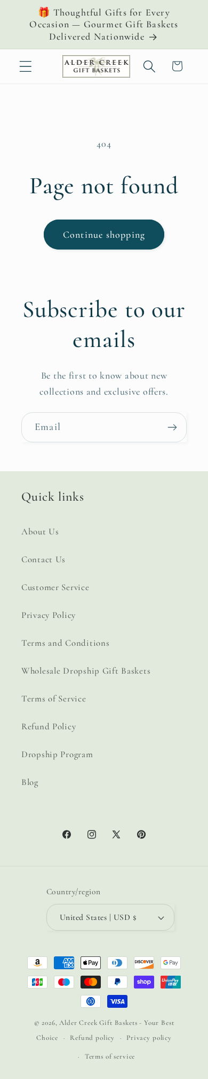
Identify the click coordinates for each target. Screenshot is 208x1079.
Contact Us (43, 559)
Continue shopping (104, 234)
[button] (26, 66)
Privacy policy (149, 1037)
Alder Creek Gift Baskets (98, 1022)
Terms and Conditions (65, 642)
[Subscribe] (172, 427)
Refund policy (92, 1037)
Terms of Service (53, 698)
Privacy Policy (48, 615)
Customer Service (55, 587)
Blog (29, 782)
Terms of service (110, 1056)
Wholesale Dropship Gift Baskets (85, 670)
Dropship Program (57, 754)
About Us (40, 531)
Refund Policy (48, 726)
